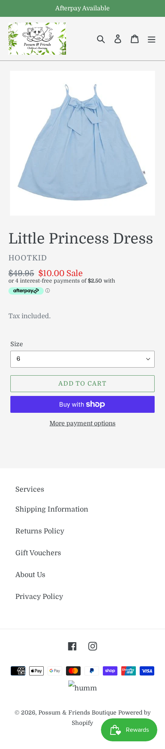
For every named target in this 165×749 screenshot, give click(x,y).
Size (16, 344)
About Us (30, 575)
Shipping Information (51, 509)
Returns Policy (39, 531)
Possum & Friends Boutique (77, 713)
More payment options (83, 423)
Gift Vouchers (38, 553)
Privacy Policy (39, 596)
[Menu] (151, 39)
